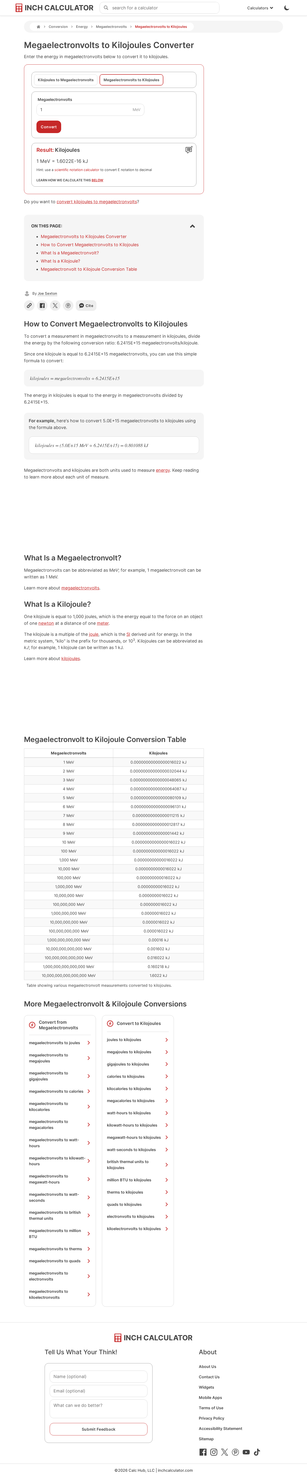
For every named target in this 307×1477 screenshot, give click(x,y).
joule (93, 634)
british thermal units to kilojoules (128, 1164)
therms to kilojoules (125, 1192)
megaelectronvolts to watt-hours (54, 1142)
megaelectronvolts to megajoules (48, 1058)
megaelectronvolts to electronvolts (48, 1276)
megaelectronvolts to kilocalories (48, 1106)
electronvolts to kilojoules (130, 1216)
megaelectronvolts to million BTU (55, 1233)
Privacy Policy (211, 1418)
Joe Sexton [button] (47, 293)
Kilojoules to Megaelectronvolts (66, 80)
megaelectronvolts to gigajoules (48, 1076)
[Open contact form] (189, 150)
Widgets (206, 1387)
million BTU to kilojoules (129, 1179)
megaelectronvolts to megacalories (48, 1124)
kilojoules (70, 658)
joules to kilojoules (124, 1039)
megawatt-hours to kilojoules (134, 1137)
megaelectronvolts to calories (56, 1091)
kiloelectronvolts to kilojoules (134, 1228)
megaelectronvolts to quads (55, 1260)
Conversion (58, 27)
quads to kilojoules (124, 1204)
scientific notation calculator (76, 170)
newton (46, 623)
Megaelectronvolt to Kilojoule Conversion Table (89, 269)
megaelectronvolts (80, 587)
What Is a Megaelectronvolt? (70, 252)
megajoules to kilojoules (129, 1051)
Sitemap (206, 1438)
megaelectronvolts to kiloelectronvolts (48, 1294)
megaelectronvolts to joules (54, 1042)
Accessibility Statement (220, 1428)
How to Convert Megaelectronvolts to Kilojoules (90, 244)
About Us (207, 1366)
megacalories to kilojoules (131, 1100)
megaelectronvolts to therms (55, 1248)
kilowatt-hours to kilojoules (132, 1125)
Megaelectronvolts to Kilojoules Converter (84, 236)
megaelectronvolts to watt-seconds (54, 1197)
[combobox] (165, 8)
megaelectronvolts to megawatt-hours (48, 1179)
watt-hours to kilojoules (129, 1112)
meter (103, 623)
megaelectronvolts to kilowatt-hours (57, 1161)
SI (128, 634)
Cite (90, 305)
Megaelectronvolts (111, 27)
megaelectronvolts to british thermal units (55, 1215)
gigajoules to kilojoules (128, 1064)
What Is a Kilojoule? (60, 261)
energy (163, 470)
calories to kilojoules (126, 1076)
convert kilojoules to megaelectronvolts (97, 201)
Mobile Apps (210, 1397)
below (97, 180)
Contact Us (209, 1376)
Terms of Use (211, 1407)
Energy (82, 27)
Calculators (257, 8)
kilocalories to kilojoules (129, 1088)
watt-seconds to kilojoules (131, 1149)
